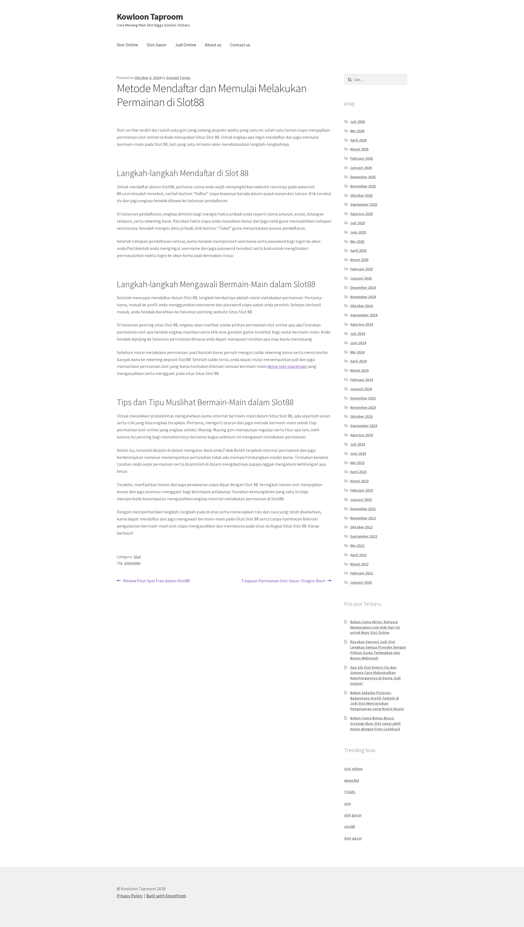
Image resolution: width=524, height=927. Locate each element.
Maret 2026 (359, 149)
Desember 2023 (363, 398)
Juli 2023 (357, 444)
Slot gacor (353, 838)
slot (347, 803)
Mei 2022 (357, 545)
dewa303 (351, 780)
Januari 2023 (361, 499)
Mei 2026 (357, 130)
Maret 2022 (359, 564)
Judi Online (185, 44)
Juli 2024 (357, 333)
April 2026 (358, 140)
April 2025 (358, 250)
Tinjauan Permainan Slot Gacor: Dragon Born (283, 581)
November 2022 (363, 518)
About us (213, 44)
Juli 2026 (357, 121)
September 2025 (363, 204)
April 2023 (358, 471)
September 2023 (363, 425)
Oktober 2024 (361, 305)
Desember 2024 (363, 287)
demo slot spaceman (286, 366)
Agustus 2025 (361, 213)
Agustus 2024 (361, 324)
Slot (137, 556)
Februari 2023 (361, 490)
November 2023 (363, 407)
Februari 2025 (361, 268)
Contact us (240, 44)
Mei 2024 (357, 352)
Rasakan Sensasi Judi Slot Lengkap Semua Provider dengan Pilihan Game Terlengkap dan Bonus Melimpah (378, 649)
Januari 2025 (361, 278)
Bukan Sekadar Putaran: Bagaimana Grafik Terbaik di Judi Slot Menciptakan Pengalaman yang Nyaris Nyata (377, 700)
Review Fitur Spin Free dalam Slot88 (156, 581)
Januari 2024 (361, 388)
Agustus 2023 (361, 434)
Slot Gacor (156, 44)
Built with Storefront (166, 895)
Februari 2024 (361, 379)
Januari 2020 (361, 582)
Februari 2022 (361, 573)
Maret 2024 (359, 370)
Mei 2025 (357, 241)
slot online (353, 768)
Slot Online (127, 44)
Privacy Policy (129, 895)
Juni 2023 (358, 453)
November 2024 (363, 296)
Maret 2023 (359, 480)
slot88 (349, 826)
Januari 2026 (361, 167)
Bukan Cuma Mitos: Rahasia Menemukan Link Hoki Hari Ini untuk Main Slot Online (375, 627)
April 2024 (358, 361)
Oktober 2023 (361, 416)
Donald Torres (178, 77)
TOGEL (350, 791)
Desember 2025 (363, 176)
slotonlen (132, 563)
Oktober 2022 (361, 527)
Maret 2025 (359, 259)
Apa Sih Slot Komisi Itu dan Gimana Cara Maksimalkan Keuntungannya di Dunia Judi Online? (375, 675)
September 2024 (363, 315)
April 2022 (358, 554)
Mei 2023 (357, 462)
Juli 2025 (357, 222)
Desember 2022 (363, 508)
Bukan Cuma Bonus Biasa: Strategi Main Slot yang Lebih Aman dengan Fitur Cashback (375, 723)
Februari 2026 (361, 158)
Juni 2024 (358, 342)
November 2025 (363, 186)
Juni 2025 (358, 232)
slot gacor (353, 815)
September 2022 (363, 536)
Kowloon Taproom (150, 16)
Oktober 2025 (361, 195)
